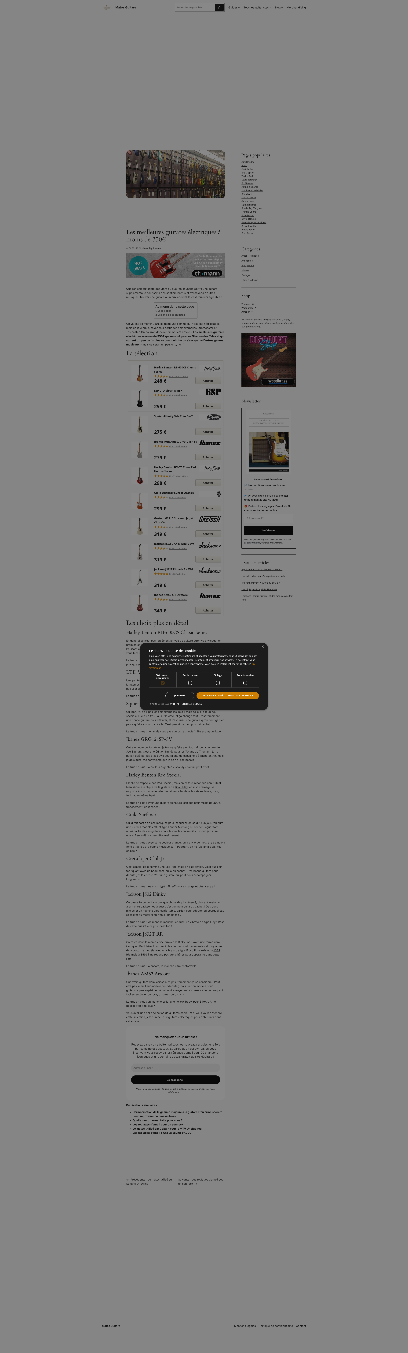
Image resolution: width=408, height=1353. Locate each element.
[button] (187, 703)
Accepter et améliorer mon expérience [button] (228, 695)
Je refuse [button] (180, 695)
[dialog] (204, 676)
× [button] (262, 646)
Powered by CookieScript (161, 704)
